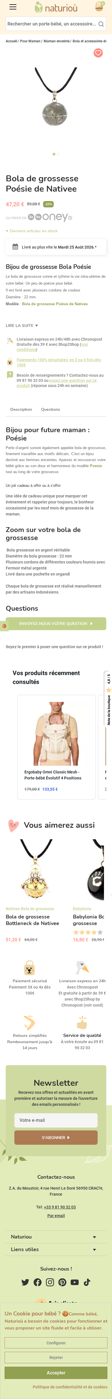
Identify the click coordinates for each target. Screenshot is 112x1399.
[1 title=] (75, 932)
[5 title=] (100, 932)
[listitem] (56, 747)
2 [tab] (58, 154)
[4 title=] (93, 932)
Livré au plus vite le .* (58, 247)
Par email (56, 1215)
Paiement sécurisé (30, 981)
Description (21, 409)
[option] (37, 892)
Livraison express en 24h (82, 981)
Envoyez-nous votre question (53, 623)
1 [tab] (54, 154)
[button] (11, 747)
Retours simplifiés (30, 1035)
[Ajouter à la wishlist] (98, 52)
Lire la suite (20, 325)
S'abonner (53, 1137)
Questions (50, 409)
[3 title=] (87, 932)
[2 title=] (81, 932)
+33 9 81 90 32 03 (60, 1207)
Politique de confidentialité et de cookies (70, 1387)
